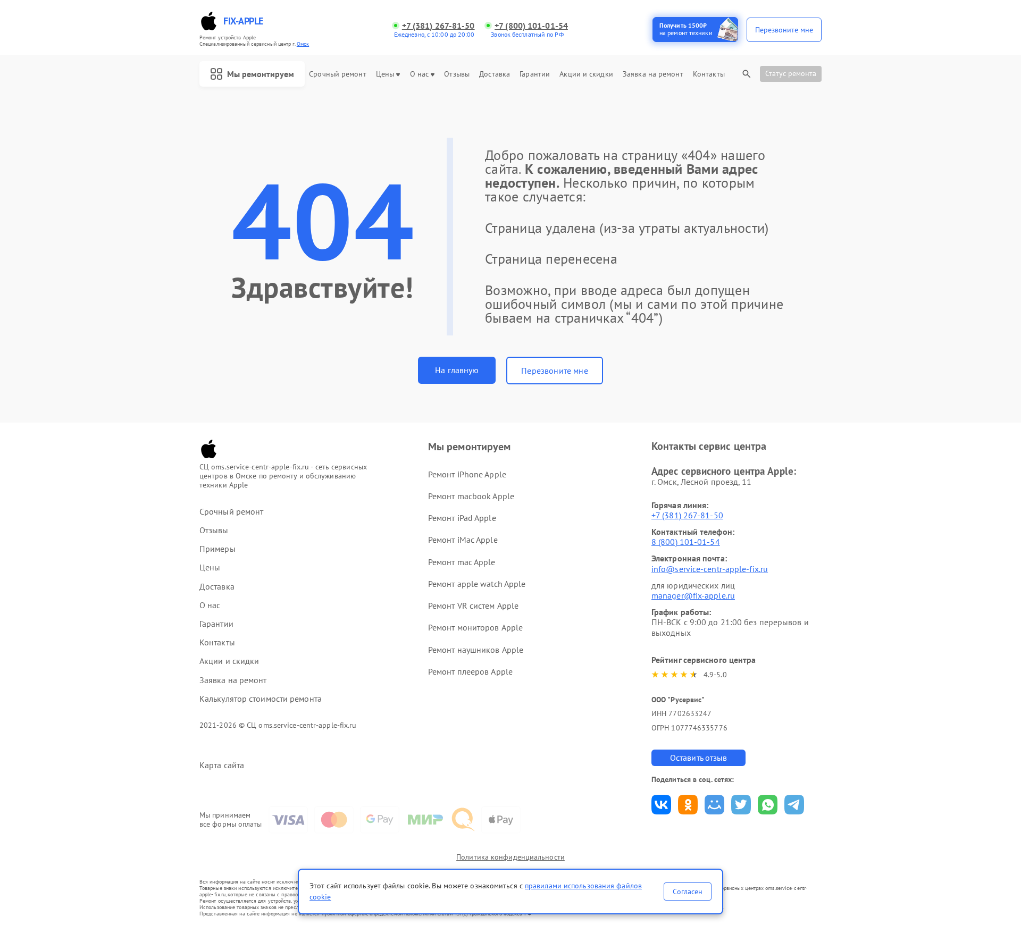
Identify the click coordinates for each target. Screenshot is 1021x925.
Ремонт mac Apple (462, 562)
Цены (385, 74)
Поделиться (661, 804)
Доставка (494, 74)
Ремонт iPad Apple (462, 517)
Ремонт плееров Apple (470, 671)
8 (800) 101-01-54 (685, 541)
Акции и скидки (586, 74)
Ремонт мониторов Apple (475, 627)
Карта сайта (221, 765)
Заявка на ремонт (653, 74)
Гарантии (535, 74)
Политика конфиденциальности (510, 857)
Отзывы (457, 74)
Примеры (217, 549)
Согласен (687, 891)
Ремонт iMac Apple (463, 539)
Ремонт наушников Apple (475, 649)
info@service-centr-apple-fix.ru (709, 569)
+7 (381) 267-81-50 (438, 26)
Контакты (709, 74)
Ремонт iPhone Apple (467, 474)
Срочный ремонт (337, 74)
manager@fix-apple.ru (693, 595)
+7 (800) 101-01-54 (531, 26)
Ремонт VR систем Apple (473, 605)
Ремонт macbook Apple (471, 496)
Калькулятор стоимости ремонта (260, 699)
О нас (419, 74)
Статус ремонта (790, 73)
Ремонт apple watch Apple (476, 583)
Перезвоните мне (554, 370)
